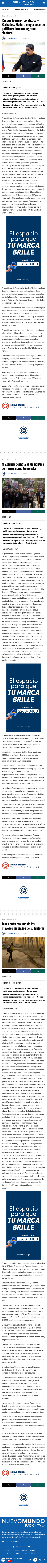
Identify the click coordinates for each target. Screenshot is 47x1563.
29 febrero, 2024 (26, 38)
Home (3, 16)
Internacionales (12, 16)
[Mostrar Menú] (3, 3)
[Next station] (30, 1559)
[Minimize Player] (44, 1559)
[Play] (35, 1559)
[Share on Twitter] (9, 76)
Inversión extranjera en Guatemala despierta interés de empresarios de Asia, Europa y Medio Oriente (24, 106)
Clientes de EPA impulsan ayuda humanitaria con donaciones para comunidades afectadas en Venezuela (23, 100)
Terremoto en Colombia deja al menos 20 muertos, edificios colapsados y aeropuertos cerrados (22, 94)
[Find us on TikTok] (17, 1546)
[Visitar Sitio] (23, 3)
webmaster (13, 38)
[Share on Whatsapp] (38, 76)
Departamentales (23, 9)
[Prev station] (39, 1559)
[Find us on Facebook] (13, 1546)
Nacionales (7, 9)
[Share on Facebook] (23, 76)
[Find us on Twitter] (25, 1546)
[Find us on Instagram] (21, 1546)
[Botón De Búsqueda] (44, 3)
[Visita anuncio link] (23, 250)
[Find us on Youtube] (29, 1546)
